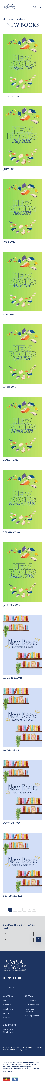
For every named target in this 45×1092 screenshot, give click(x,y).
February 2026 (12, 533)
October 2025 (11, 823)
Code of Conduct (32, 1005)
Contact (6, 1018)
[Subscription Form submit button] (38, 939)
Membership (8, 1009)
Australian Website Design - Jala (15, 1049)
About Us (8, 996)
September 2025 (12, 896)
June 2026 (9, 242)
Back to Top (13, 987)
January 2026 (11, 605)
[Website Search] (34, 7)
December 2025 (12, 678)
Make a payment (32, 1016)
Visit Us (6, 1013)
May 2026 (8, 315)
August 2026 (11, 97)
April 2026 (9, 387)
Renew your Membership (8, 1031)
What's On (7, 1005)
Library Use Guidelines (29, 1010)
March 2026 (10, 460)
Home (10, 19)
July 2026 (8, 169)
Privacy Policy (30, 1000)
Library (5, 1000)
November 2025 (13, 751)
